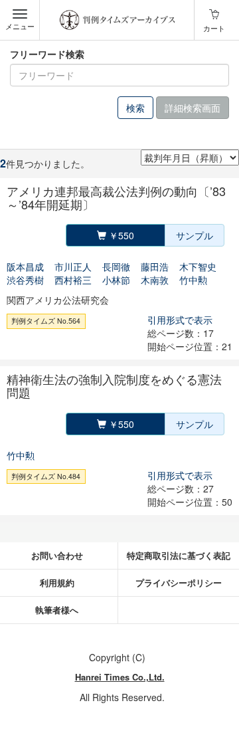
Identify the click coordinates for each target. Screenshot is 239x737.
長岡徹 (116, 266)
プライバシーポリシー (178, 582)
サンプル (194, 235)
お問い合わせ (57, 555)
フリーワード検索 (47, 53)
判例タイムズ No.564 (45, 321)
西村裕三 (73, 279)
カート (214, 28)
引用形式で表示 (179, 319)
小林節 (116, 279)
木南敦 (155, 279)
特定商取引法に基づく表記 (178, 555)
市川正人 (73, 266)
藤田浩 (155, 266)
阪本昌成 (25, 266)
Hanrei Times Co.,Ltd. (120, 677)
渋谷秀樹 (25, 279)
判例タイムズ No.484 (45, 476)
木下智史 (197, 266)
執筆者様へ (56, 609)
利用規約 (57, 582)
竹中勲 (193, 279)
